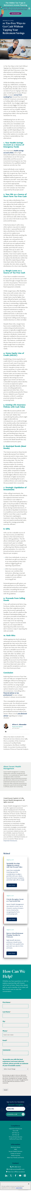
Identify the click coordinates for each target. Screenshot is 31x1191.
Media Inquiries (15, 1155)
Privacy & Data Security (15, 1137)
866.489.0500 (16, 1167)
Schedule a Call (12, 1114)
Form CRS (15, 1130)
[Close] (29, 1184)
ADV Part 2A (15, 1133)
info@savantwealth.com (16, 1169)
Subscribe (10, 1109)
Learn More (11, 885)
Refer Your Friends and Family (15, 1157)
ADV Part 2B (15, 1135)
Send (5, 1090)
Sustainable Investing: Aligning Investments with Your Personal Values (14, 865)
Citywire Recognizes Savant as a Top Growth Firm (15, 900)
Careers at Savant (15, 1153)
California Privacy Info (15, 1139)
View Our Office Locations (16, 1172)
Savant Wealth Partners (15, 1151)
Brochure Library (15, 1147)
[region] (15, 1186)
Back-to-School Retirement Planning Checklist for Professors (14, 935)
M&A (15, 1149)
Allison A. (19, 724)
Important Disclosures (10, 841)
